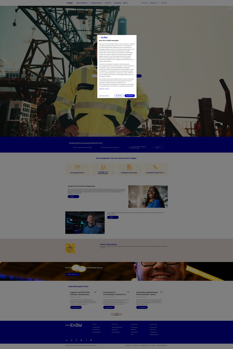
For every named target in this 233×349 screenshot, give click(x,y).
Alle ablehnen (119, 95)
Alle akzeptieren (129, 95)
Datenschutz (101, 88)
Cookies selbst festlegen (104, 95)
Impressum (107, 88)
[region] (117, 66)
